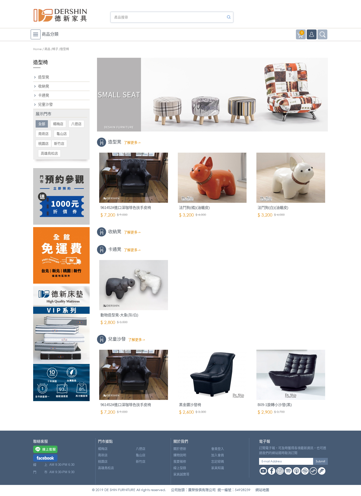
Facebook (271, 471)
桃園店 (43, 144)
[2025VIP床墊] (61, 343)
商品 (47, 49)
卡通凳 (43, 95)
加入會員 (217, 455)
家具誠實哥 (181, 474)
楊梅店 (58, 124)
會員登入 (217, 449)
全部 (41, 124)
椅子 (55, 49)
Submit (320, 461)
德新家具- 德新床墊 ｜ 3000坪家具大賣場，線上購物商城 (60, 15)
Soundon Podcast (313, 471)
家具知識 (217, 468)
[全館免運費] (61, 255)
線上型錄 (179, 468)
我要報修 (179, 461)
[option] (212, 94)
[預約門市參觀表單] (61, 196)
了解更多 (131, 143)
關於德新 (179, 449)
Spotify (288, 471)
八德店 (76, 124)
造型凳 (43, 77)
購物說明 (179, 455)
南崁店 (43, 134)
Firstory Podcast (321, 471)
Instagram (280, 471)
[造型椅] (212, 94)
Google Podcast (305, 471)
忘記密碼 (217, 461)
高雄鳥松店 (49, 153)
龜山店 (61, 134)
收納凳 (43, 86)
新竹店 (59, 144)
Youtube (263, 471)
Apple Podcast (296, 471)
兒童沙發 (45, 104)
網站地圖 (262, 489)
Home (37, 49)
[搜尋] (228, 17)
